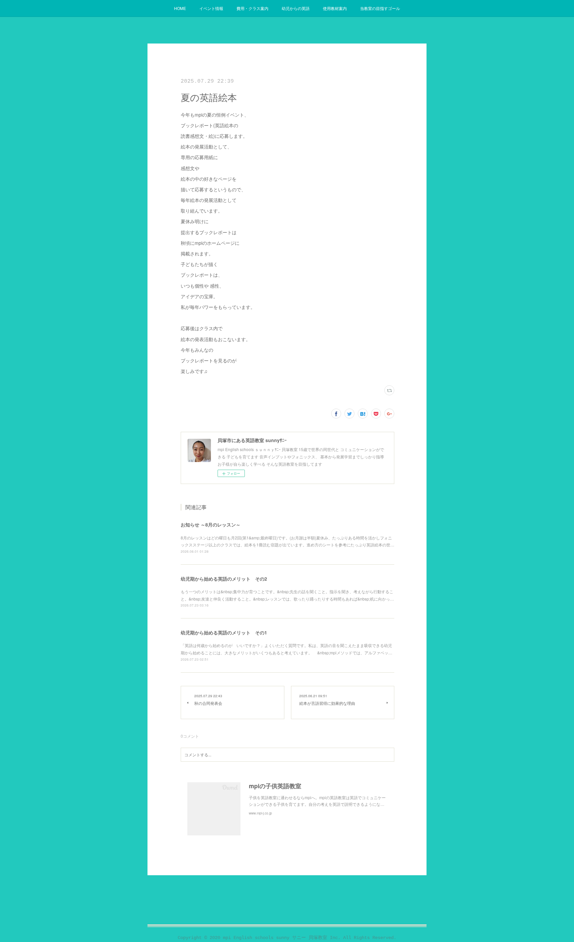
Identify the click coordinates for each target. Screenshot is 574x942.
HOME (180, 8)
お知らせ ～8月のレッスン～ (210, 524)
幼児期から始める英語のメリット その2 (224, 578)
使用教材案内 (335, 8)
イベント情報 (211, 8)
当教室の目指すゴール (380, 8)
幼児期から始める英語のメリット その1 (224, 632)
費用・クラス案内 (252, 8)
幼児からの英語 (296, 8)
